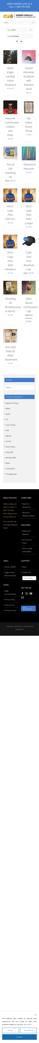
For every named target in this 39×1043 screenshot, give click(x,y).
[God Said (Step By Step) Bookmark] (10, 331)
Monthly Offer (11, 458)
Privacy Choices (10, 610)
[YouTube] (31, 593)
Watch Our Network (26, 532)
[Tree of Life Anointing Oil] (10, 148)
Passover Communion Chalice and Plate (12, 127)
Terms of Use (9, 605)
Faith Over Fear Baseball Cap (29, 261)
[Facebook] (22, 593)
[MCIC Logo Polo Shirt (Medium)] (10, 236)
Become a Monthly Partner (28, 514)
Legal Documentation (10, 592)
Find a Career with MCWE (27, 550)
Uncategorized (11, 474)
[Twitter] (26, 593)
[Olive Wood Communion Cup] (29, 282)
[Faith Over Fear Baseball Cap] (29, 236)
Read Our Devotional (26, 505)
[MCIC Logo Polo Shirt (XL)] (10, 190)
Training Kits (10, 468)
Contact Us (26, 572)
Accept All (20, 1037)
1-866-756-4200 (22, 6)
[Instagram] (22, 597)
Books (8, 414)
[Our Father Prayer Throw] (29, 102)
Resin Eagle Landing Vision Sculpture (10, 76)
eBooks (8, 436)
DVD (7, 430)
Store (24, 567)
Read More (28, 1024)
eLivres (8, 441)
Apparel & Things (12, 403)
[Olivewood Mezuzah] (29, 148)
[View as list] (21, 41)
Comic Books (10, 425)
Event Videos (10, 447)
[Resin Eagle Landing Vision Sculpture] (10, 52)
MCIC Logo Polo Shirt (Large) (29, 215)
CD (7, 419)
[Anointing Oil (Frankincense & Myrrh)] (10, 282)
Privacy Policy (10, 599)
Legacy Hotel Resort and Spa (10, 574)
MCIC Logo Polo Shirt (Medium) (10, 261)
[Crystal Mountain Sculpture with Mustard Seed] (29, 52)
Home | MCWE (10, 567)
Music (8, 463)
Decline (10, 1030)
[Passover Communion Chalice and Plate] (10, 102)
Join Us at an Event (27, 541)
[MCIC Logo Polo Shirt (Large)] (29, 190)
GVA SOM (9, 452)
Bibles (8, 408)
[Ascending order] (31, 30)
